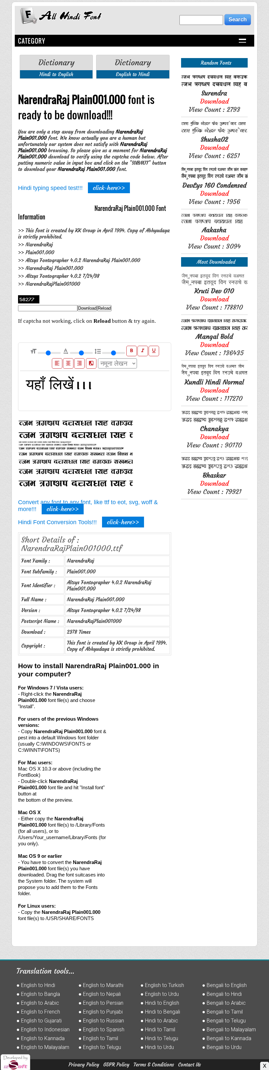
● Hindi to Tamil (157, 1029)
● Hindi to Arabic (159, 1021)
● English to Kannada (40, 1038)
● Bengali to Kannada (226, 1038)
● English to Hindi (35, 985)
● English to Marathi (100, 985)
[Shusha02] (214, 132)
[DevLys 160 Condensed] (214, 178)
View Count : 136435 (214, 344)
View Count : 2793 (214, 101)
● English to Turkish (162, 985)
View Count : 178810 (214, 299)
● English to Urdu (159, 994)
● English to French (38, 1012)
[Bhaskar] (214, 468)
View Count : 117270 (214, 390)
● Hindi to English (159, 1003)
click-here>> (109, 188)
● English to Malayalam (42, 1047)
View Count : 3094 (214, 238)
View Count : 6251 (214, 147)
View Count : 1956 (214, 193)
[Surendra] (214, 86)
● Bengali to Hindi (222, 994)
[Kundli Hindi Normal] (214, 375)
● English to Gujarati (39, 1021)
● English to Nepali (99, 994)
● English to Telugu (99, 1047)
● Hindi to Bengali (160, 1012)
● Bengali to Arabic (224, 1003)
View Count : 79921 (214, 483)
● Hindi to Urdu (157, 1047)
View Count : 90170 (214, 436)
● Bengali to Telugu (224, 1021)
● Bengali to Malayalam (229, 1029)
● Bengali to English (224, 985)
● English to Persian (100, 1003)
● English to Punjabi (100, 1012)
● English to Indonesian (43, 1029)
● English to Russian (101, 1021)
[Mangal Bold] (214, 329)
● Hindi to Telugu (159, 1038)
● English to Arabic (37, 1003)
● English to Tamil (98, 1038)
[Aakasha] (214, 222)
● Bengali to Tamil (222, 1012)
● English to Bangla (38, 994)
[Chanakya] (214, 421)
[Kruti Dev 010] (214, 283)
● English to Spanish (101, 1029)
